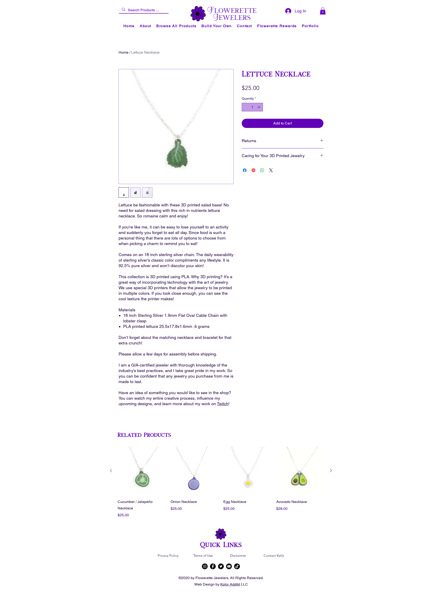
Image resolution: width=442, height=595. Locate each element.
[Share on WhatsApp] (262, 170)
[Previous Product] (111, 470)
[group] (221, 482)
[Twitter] (221, 566)
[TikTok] (237, 566)
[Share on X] (271, 170)
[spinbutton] (252, 107)
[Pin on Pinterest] (253, 170)
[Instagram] (205, 566)
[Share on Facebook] (244, 170)
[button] (323, 10)
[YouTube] (229, 566)
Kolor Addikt (230, 584)
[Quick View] (142, 471)
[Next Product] (331, 470)
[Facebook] (213, 566)
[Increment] (259, 107)
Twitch (222, 403)
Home (123, 52)
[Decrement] (245, 107)
